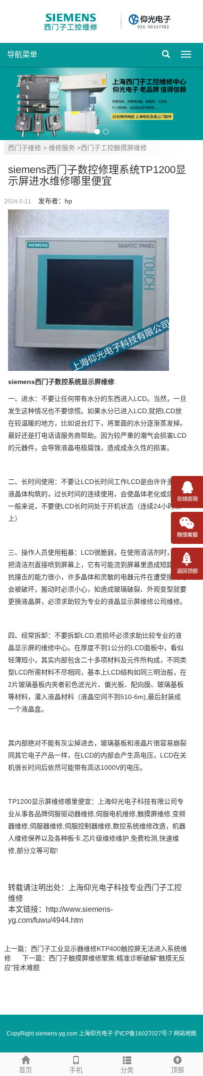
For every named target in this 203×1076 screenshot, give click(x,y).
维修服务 (62, 147)
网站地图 (185, 1033)
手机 (76, 1070)
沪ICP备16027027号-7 (143, 1033)
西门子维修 (24, 147)
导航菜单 (22, 54)
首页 (25, 1070)
